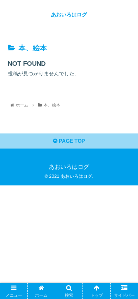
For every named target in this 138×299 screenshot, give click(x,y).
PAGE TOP (71, 141)
